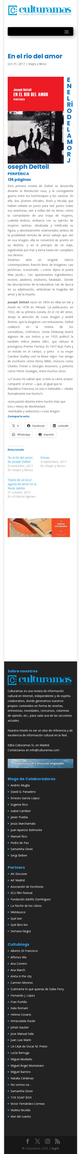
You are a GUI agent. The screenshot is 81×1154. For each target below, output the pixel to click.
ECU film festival (21, 893)
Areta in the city (21, 976)
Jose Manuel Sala (22, 1034)
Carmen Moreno (22, 983)
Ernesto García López (25, 798)
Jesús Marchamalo (23, 823)
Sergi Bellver (19, 855)
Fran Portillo (19, 1002)
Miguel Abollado (21, 1059)
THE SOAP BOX (21, 1097)
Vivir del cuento (21, 1116)
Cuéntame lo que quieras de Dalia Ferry (37, 989)
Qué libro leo (19, 925)
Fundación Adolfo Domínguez (31, 899)
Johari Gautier (20, 1027)
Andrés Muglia (20, 785)
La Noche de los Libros (26, 906)
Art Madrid (18, 880)
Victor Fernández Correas (28, 1104)
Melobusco (18, 912)
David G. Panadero (23, 792)
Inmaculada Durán (23, 1021)
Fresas (44, 457)
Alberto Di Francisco (24, 951)
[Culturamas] (40, 686)
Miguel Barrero (21, 1072)
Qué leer (16, 918)
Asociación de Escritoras (27, 887)
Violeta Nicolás (21, 1110)
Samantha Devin (22, 849)
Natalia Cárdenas (22, 1078)
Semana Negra (21, 931)
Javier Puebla (19, 817)
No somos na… (21, 1085)
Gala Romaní (19, 1008)
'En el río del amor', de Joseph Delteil (20, 460)
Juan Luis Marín (21, 1040)
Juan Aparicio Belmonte (26, 830)
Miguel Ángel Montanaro (27, 1066)
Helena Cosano (21, 1014)
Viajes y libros (37, 64)
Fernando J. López (23, 995)
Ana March (18, 970)
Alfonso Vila (18, 957)
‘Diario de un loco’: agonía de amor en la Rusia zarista (22, 484)
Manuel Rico (19, 836)
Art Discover (19, 874)
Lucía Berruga (20, 1053)
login (55, 1148)
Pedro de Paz (20, 843)
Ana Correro (19, 964)
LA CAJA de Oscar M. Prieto (29, 1046)
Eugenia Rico (19, 804)
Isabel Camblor (21, 811)
